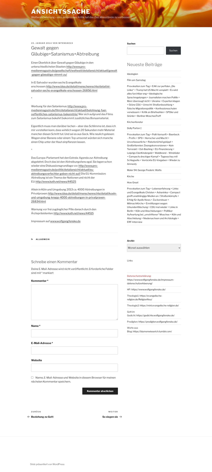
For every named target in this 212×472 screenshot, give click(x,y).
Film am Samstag (136, 80)
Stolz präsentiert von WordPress (47, 464)
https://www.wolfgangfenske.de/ (148, 289)
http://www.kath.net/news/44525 (56, 181)
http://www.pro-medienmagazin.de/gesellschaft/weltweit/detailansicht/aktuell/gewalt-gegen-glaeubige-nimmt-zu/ (74, 70)
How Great (132, 182)
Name (35, 325)
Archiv (130, 240)
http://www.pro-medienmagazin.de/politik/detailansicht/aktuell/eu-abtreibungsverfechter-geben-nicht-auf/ (64, 169)
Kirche (130, 176)
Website (36, 360)
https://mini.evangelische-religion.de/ (159, 305)
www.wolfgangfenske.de (65, 221)
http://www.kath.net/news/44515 (74, 213)
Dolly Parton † (134, 128)
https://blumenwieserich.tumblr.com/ (152, 331)
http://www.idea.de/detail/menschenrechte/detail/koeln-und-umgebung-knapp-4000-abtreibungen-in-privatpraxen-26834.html (74, 197)
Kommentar (39, 280)
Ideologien (132, 74)
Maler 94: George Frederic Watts (144, 170)
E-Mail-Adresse (42, 343)
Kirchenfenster (135, 122)
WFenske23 (65, 43)
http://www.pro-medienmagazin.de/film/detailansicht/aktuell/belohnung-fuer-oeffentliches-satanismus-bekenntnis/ (69, 110)
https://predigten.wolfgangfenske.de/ (158, 321)
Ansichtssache (60, 11)
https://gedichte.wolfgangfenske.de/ (155, 315)
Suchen (131, 43)
